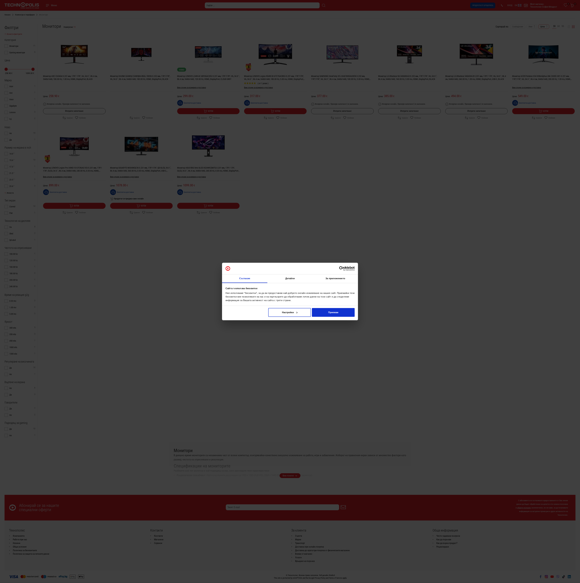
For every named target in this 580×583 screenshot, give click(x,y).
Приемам (333, 312)
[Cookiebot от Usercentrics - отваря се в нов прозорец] (341, 268)
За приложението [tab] (335, 278)
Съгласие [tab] (244, 278)
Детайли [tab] (290, 278)
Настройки (288, 312)
